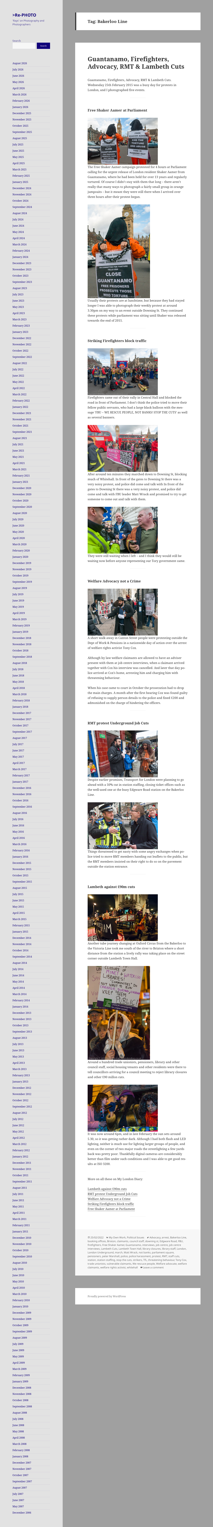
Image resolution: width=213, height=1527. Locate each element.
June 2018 (18, 675)
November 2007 (21, 1469)
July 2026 (17, 69)
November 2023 (21, 269)
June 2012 (18, 1125)
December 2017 (21, 713)
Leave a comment (153, 1267)
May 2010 (18, 1281)
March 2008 (19, 1444)
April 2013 (18, 1063)
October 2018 (20, 650)
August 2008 (19, 1412)
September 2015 (22, 881)
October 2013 (20, 1025)
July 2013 (17, 1044)
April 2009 (18, 1362)
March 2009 (19, 1369)
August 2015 (19, 888)
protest (156, 1256)
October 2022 (20, 350)
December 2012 (21, 1088)
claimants (122, 1241)
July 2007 (17, 1494)
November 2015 (21, 869)
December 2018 (21, 638)
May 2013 (18, 1056)
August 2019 (19, 588)
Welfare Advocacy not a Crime (109, 1199)
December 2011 (21, 1162)
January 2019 (20, 631)
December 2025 (21, 113)
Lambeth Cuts (109, 1248)
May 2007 (18, 1506)
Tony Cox (181, 1260)
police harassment (140, 1256)
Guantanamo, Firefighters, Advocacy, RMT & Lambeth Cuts (136, 62)
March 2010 (19, 1294)
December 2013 (21, 1013)
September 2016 (22, 806)
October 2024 (20, 200)
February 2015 (21, 925)
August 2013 (19, 1038)
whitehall (132, 1267)
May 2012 (18, 1131)
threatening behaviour (161, 1260)
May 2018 (18, 681)
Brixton (111, 1241)
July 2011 (17, 1194)
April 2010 (18, 1287)
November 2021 (21, 419)
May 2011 (18, 1206)
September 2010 (22, 1256)
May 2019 (18, 606)
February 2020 (21, 550)
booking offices (97, 1241)
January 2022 (20, 407)
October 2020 (20, 500)
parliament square (163, 1252)
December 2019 (21, 563)
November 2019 (21, 569)
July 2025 (17, 144)
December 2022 (21, 338)
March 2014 (19, 994)
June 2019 (18, 600)
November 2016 (21, 794)
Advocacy (155, 1237)
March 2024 (19, 244)
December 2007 (21, 1462)
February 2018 (21, 700)
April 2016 (18, 838)
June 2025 (18, 150)
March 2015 (19, 919)
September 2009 (22, 1331)
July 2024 (17, 219)
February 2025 (21, 175)
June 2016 (18, 825)
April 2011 (18, 1212)
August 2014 (19, 963)
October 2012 (20, 1100)
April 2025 (18, 163)
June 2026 (18, 75)
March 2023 (19, 319)
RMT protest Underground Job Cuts (113, 1194)
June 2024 (18, 225)
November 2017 (21, 719)
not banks (145, 1252)
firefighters (94, 1245)
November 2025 (21, 119)
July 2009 (17, 1344)
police (124, 1256)
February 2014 (21, 1000)
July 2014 (17, 969)
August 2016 (19, 813)
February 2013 (21, 1075)
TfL (145, 1260)
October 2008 (20, 1400)
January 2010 (20, 1306)
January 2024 (20, 257)
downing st (151, 1241)
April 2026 (18, 88)
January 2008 (20, 1456)
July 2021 (17, 444)
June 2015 (18, 900)
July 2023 (17, 294)
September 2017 (22, 731)
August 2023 (19, 288)
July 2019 (17, 594)
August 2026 (19, 63)
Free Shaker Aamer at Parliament (111, 1209)
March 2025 (19, 169)
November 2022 (21, 344)
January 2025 (20, 182)
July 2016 (17, 819)
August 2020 (19, 513)
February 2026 (21, 100)
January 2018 (20, 706)
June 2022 (18, 375)
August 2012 (19, 1113)
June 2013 (18, 1050)
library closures (152, 1248)
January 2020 (20, 557)
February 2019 (21, 625)
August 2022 (19, 363)
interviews (148, 1245)
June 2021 (18, 450)
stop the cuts (124, 1260)
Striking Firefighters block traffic (111, 1204)
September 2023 (22, 282)
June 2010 (18, 1275)
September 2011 (22, 1181)
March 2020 (19, 544)
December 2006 (21, 1512)
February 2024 (21, 250)
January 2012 (20, 1156)
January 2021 (20, 482)
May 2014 (18, 981)
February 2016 (21, 850)
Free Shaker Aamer (113, 1245)
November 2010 (21, 1244)
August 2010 (19, 1262)
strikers (137, 1260)
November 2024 (21, 194)
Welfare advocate (166, 1263)
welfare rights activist (113, 1267)
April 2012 (18, 1138)
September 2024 (22, 207)
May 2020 (18, 532)
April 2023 (18, 313)
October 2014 (20, 950)
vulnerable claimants (119, 1263)
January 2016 (20, 856)
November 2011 (21, 1169)
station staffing (106, 1260)
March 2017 (19, 769)
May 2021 (18, 457)
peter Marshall (110, 1256)
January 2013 (20, 1081)
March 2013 (19, 1069)
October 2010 (20, 1250)
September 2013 (22, 1031)
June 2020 (18, 525)
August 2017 (19, 738)
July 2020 (17, 519)
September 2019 (22, 581)
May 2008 (18, 1431)
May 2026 (18, 82)
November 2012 (21, 1094)
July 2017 (17, 744)
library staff (169, 1248)
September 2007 (22, 1481)
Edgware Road (168, 1241)
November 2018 (21, 644)
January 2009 (20, 1381)
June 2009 (18, 1350)
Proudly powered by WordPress (107, 1296)
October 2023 (20, 275)
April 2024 (18, 238)
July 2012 (17, 1119)
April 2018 (18, 688)
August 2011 (19, 1187)
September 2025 (22, 132)
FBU (180, 1241)
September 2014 (22, 956)
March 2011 (19, 1219)
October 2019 (20, 575)
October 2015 (20, 875)
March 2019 (19, 619)
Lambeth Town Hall (130, 1248)
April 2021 (18, 463)
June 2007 (18, 1500)
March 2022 (19, 394)
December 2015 (21, 863)
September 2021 (22, 432)
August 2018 (19, 663)
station (92, 1260)
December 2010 (21, 1237)
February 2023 (21, 325)
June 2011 (18, 1200)
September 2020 (22, 507)
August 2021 (19, 438)
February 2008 (21, 1450)
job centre (162, 1245)
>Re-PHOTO (24, 15)
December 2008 (21, 1387)
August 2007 (19, 1487)
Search (16, 40)
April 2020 (18, 538)
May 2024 (18, 232)
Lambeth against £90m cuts (107, 1189)
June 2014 (18, 975)
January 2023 (20, 332)
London (181, 1248)
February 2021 (21, 475)
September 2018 (22, 656)
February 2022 (21, 400)
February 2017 (21, 775)
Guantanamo (133, 1245)
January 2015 (20, 931)
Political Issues (135, 1237)
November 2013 (21, 1019)
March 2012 (19, 1144)
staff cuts (173, 1256)
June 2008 (18, 1425)
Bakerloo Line (178, 1237)
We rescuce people (144, 1263)
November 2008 (21, 1394)
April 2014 (18, 988)
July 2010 (17, 1269)
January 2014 (20, 1006)
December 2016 (21, 788)
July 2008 (17, 1419)
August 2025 (19, 138)
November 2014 (21, 944)
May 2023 (18, 307)
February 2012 (21, 1150)
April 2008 (18, 1437)
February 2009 (21, 1375)
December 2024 (21, 188)
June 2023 (18, 300)
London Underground (101, 1252)
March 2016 (19, 844)
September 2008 (22, 1406)
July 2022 (17, 369)
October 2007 (20, 1475)
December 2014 (21, 938)
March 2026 (19, 94)
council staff (137, 1241)
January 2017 (20, 781)
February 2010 (21, 1300)
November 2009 (21, 1319)
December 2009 (21, 1312)
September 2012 (22, 1106)
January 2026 (20, 107)
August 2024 (19, 213)
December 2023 (21, 263)
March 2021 (19, 469)
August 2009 (19, 1337)
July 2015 (17, 894)
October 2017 (20, 725)
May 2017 (18, 756)
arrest (165, 1237)
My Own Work (117, 1237)
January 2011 (20, 1231)
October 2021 (20, 425)
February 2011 (21, 1225)
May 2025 (18, 157)
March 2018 (19, 694)
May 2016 (18, 831)
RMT (164, 1256)
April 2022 (18, 388)
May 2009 (18, 1356)
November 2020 (21, 494)
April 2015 (18, 913)
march (119, 1252)
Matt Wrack (131, 1252)
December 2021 (21, 413)
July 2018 (17, 669)
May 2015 (18, 906)
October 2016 (20, 800)
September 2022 (22, 357)
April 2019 (18, 613)
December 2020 (21, 488)
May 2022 (18, 382)
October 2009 (20, 1325)
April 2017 (18, 763)
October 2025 (20, 125)
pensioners (94, 1256)
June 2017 (18, 750)
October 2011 (20, 1175)
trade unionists (97, 1263)
